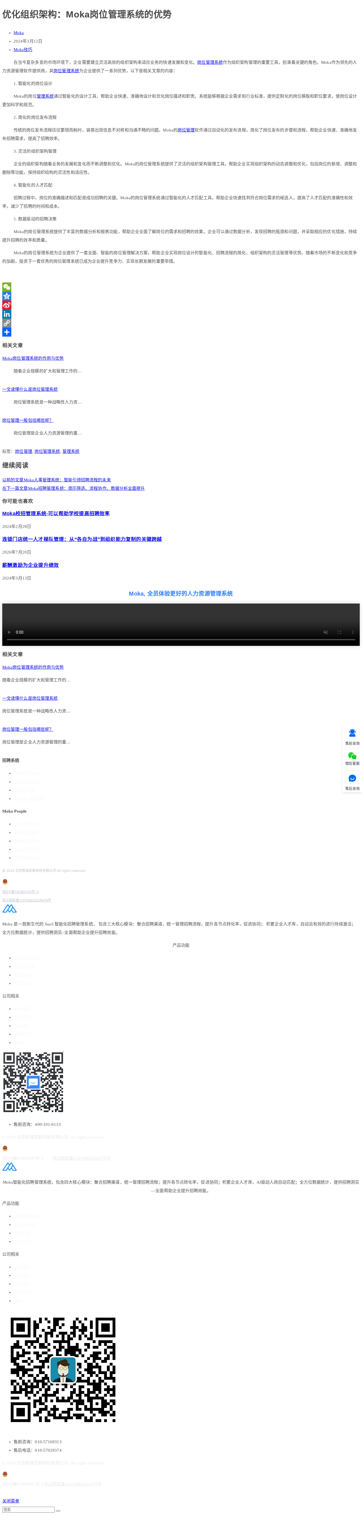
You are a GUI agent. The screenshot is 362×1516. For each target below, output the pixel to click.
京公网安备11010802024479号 (26, 900)
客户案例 (23, 1017)
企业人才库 (25, 966)
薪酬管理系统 (27, 841)
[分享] (181, 332)
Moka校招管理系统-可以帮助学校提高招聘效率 (56, 513)
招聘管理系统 (27, 773)
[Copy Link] (181, 323)
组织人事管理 (27, 849)
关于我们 (23, 1009)
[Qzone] (181, 295)
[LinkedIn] (181, 314)
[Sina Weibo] (181, 305)
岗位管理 (186, 130)
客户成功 (23, 983)
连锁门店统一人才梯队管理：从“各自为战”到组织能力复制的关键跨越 (82, 539)
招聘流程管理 (27, 782)
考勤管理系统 (27, 858)
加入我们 (23, 1026)
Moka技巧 (23, 49)
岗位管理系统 (210, 62)
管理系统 (45, 96)
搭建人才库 (25, 790)
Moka (19, 32)
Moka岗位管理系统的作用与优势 (33, 358)
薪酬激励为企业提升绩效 (30, 565)
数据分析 (23, 975)
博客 (19, 1043)
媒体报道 (23, 1034)
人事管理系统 (27, 824)
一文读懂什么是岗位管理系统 (30, 389)
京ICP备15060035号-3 (20, 892)
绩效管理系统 (27, 832)
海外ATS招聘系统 (30, 799)
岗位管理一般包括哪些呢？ (27, 420)
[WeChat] (181, 286)
